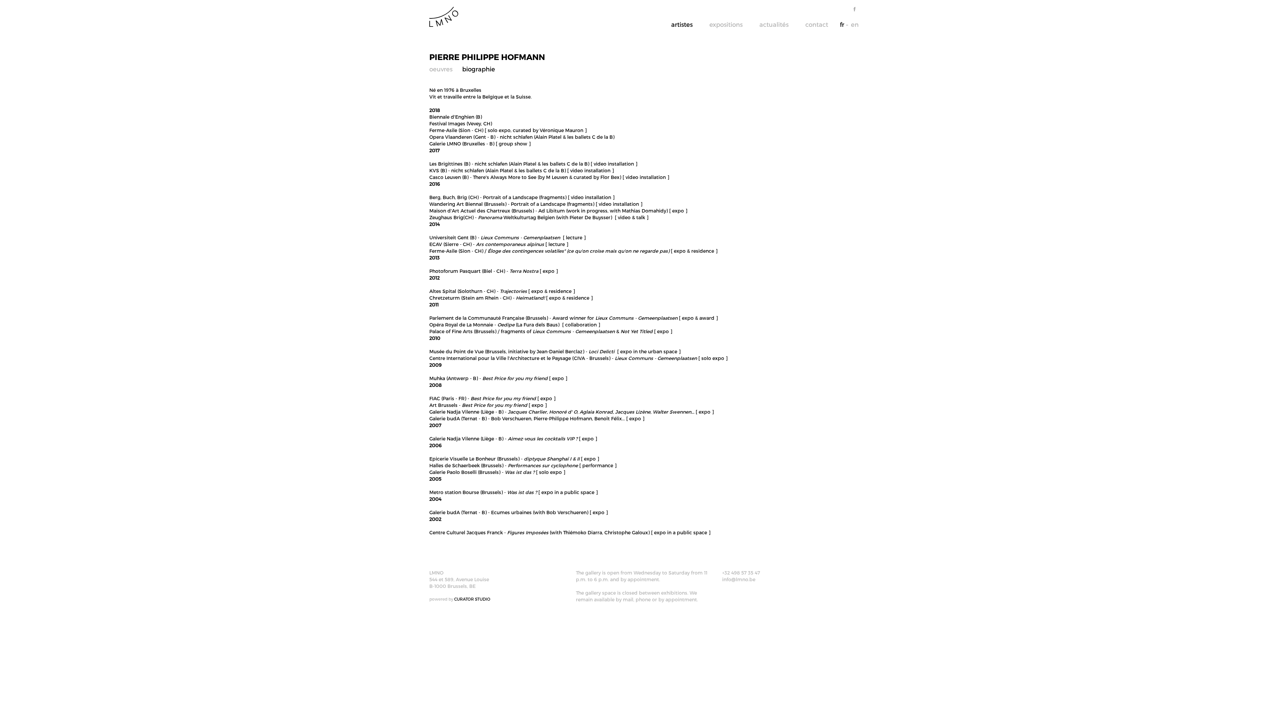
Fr (842, 24)
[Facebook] (854, 9)
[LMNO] (443, 16)
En (855, 24)
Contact (816, 24)
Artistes (682, 24)
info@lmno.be (738, 579)
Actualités (774, 24)
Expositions (726, 24)
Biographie (478, 68)
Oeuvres (440, 68)
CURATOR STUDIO (472, 599)
